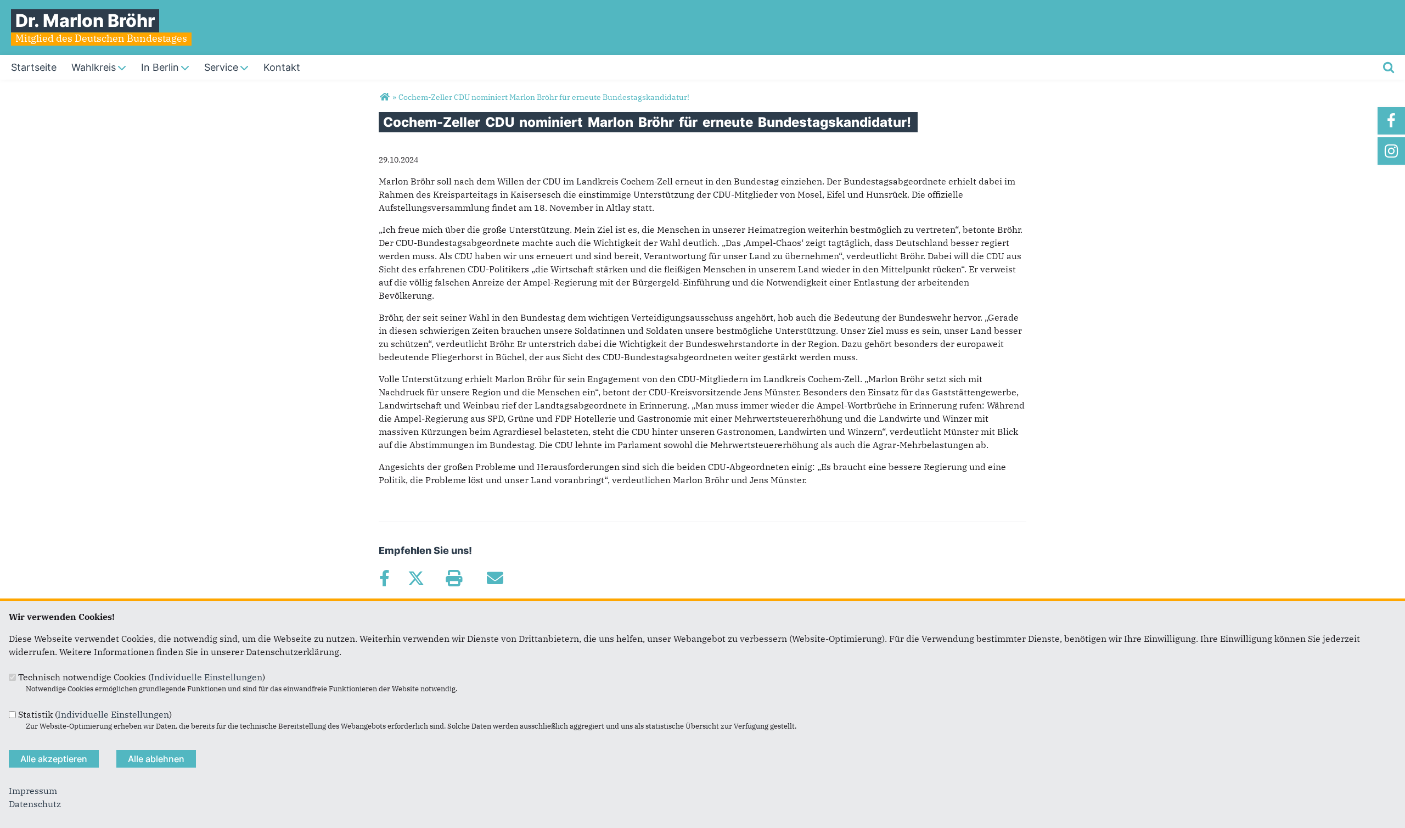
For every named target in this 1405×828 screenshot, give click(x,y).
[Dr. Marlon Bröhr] (384, 97)
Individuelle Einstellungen (206, 677)
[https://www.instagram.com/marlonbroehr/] (1391, 151)
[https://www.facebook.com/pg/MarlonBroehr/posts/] (1391, 121)
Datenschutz (35, 803)
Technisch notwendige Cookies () (141, 677)
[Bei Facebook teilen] (384, 578)
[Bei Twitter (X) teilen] (415, 578)
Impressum (33, 790)
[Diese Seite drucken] (453, 578)
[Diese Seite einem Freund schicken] (495, 578)
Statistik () (95, 714)
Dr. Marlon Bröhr (85, 20)
